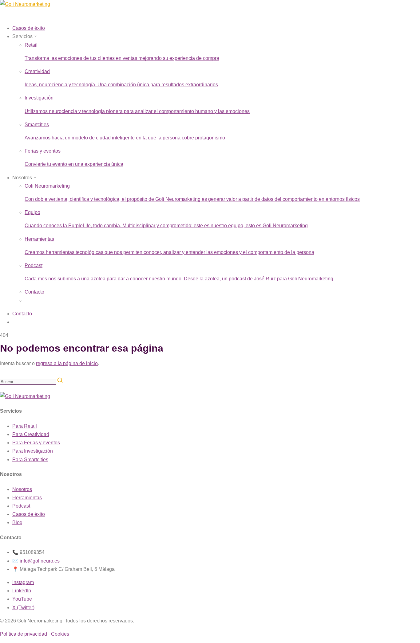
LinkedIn (21, 590)
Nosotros (22, 489)
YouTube (22, 599)
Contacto (34, 291)
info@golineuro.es (40, 560)
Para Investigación (32, 451)
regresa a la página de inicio (67, 363)
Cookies (60, 634)
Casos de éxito (28, 514)
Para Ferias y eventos (36, 442)
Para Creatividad (30, 434)
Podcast (21, 506)
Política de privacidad (23, 634)
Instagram (23, 582)
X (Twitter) (23, 607)
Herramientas (27, 497)
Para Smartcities (30, 459)
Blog (17, 522)
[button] (25, 36)
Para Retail (24, 426)
